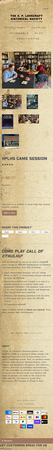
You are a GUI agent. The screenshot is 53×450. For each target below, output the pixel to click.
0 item (22, 3)
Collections (19, 333)
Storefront (15, 27)
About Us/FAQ (27, 38)
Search (20, 404)
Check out (32, 3)
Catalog (39, 27)
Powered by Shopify (38, 408)
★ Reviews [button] (7, 441)
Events (26, 333)
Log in (19, 400)
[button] (8, 164)
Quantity (6, 185)
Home (12, 333)
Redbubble (19, 33)
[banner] (26, 19)
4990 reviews (6, 449)
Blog (39, 33)
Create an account (29, 400)
